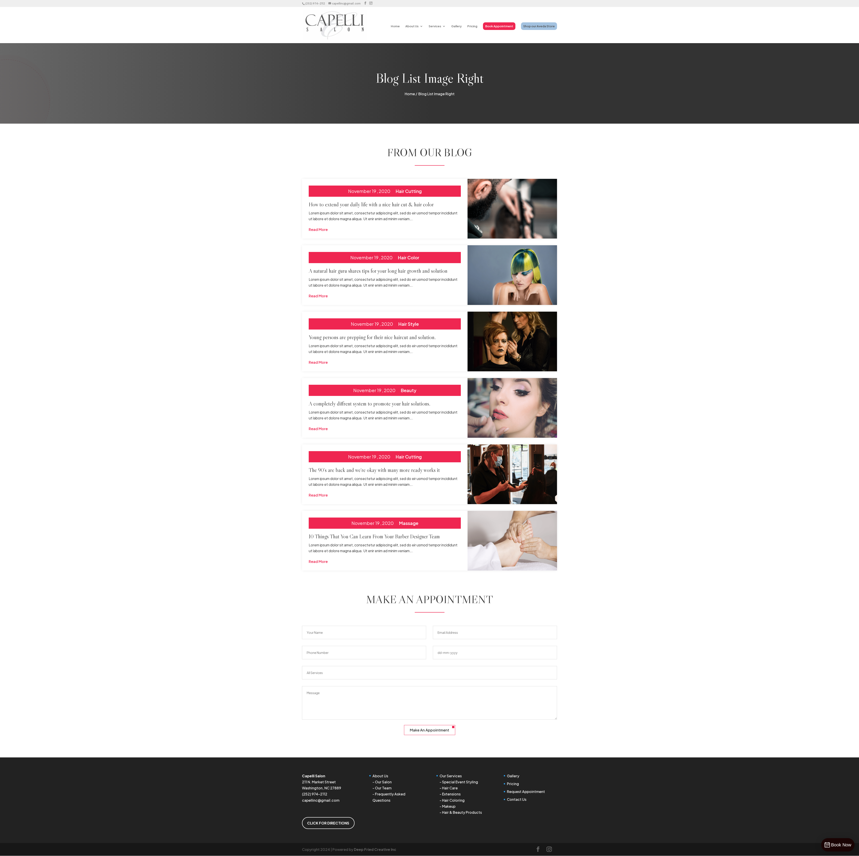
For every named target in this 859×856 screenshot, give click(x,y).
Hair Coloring (453, 800)
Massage (408, 523)
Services (435, 26)
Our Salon (383, 782)
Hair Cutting (408, 191)
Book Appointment (499, 26)
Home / (411, 93)
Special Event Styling (460, 782)
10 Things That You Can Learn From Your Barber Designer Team (374, 536)
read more (318, 229)
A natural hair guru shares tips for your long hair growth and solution (378, 271)
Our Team (383, 788)
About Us (412, 26)
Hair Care (450, 788)
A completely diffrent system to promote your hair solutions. (369, 403)
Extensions (451, 794)
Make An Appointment (429, 730)
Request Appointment (526, 791)
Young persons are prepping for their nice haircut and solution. (372, 337)
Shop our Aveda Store (539, 26)
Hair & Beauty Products (462, 812)
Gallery (456, 26)
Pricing (472, 26)
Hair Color (408, 257)
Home (395, 26)
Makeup (448, 806)
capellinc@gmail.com (320, 800)
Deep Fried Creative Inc (375, 849)
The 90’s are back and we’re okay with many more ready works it (374, 470)
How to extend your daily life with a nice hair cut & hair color (371, 204)
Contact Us (516, 799)
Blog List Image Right (436, 93)
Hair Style (408, 324)
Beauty (408, 390)
